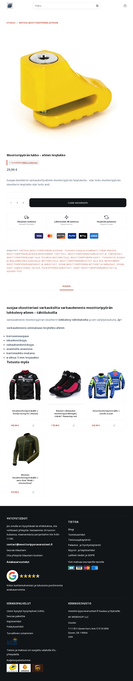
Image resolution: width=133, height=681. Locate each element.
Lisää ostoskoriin (78, 202)
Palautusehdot (15, 626)
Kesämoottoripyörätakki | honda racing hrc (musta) (25, 412)
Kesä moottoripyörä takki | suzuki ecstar (106, 412)
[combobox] (64, 5)
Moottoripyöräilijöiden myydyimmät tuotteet (36, 253)
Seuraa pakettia (16, 616)
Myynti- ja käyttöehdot (81, 550)
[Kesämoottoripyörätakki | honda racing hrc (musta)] (25, 385)
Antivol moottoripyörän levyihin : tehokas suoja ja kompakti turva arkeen (67, 250)
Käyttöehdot (14, 621)
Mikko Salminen (30, 162)
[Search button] (97, 6)
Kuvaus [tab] (67, 286)
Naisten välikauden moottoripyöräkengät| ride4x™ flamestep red (65, 413)
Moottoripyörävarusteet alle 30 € (81, 260)
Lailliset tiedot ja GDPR (81, 555)
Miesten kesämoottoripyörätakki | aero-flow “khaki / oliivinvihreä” (25, 479)
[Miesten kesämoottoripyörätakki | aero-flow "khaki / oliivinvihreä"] (25, 449)
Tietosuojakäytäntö (79, 539)
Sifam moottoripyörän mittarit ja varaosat (87, 264)
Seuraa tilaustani (16, 550)
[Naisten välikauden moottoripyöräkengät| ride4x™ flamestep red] (65, 385)
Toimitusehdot (76, 534)
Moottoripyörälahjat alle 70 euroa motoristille (38, 257)
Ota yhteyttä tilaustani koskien (25, 555)
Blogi (71, 529)
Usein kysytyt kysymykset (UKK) (25, 611)
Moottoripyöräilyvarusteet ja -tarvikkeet (95, 253)
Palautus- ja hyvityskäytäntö (84, 545)
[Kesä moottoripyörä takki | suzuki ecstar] (106, 385)
